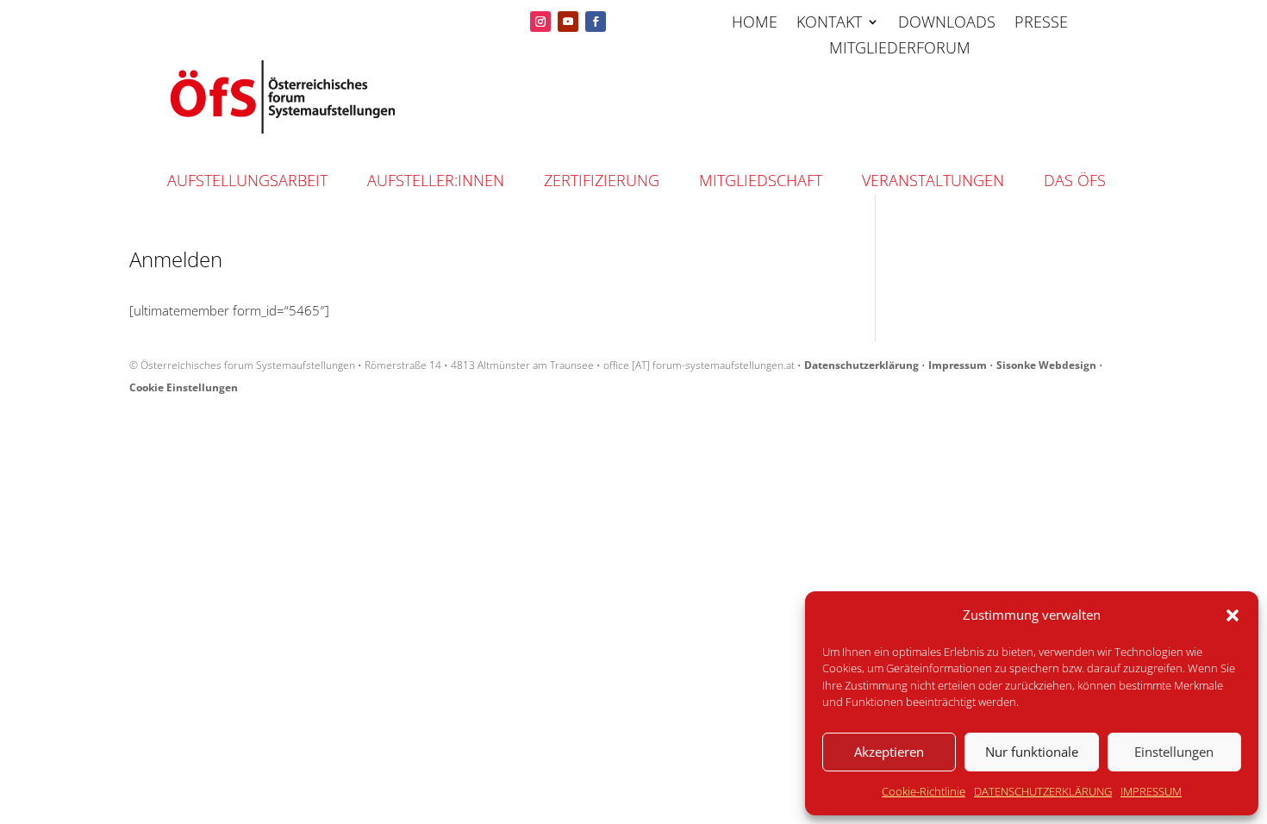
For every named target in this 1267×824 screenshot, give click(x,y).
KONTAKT (829, 24)
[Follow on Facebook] (595, 21)
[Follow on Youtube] (568, 21)
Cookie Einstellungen (183, 387)
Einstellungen (1174, 751)
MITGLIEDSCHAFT (760, 180)
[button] (1232, 615)
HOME (754, 24)
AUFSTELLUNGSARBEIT (247, 180)
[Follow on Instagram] (540, 21)
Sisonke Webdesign (1046, 365)
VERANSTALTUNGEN (933, 180)
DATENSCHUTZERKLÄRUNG (1043, 791)
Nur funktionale (1031, 751)
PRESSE (1041, 24)
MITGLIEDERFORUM (900, 49)
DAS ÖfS (1075, 180)
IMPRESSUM (1151, 791)
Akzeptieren (889, 751)
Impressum (957, 365)
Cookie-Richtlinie (923, 791)
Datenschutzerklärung (861, 365)
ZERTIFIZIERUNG (601, 180)
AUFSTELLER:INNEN (435, 180)
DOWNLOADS (947, 24)
